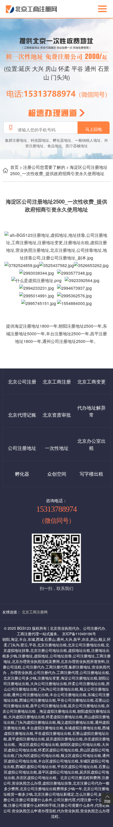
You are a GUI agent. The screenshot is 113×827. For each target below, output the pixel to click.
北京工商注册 (57, 381)
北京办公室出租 (91, 444)
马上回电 (93, 129)
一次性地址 (57, 447)
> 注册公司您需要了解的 (42, 167)
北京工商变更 (91, 381)
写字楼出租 (91, 473)
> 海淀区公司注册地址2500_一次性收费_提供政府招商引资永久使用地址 (58, 170)
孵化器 (22, 473)
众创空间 (56, 473)
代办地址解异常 (91, 411)
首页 (14, 167)
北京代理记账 (22, 414)
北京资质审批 (57, 414)
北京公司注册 (22, 381)
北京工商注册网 (35, 611)
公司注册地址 (22, 447)
